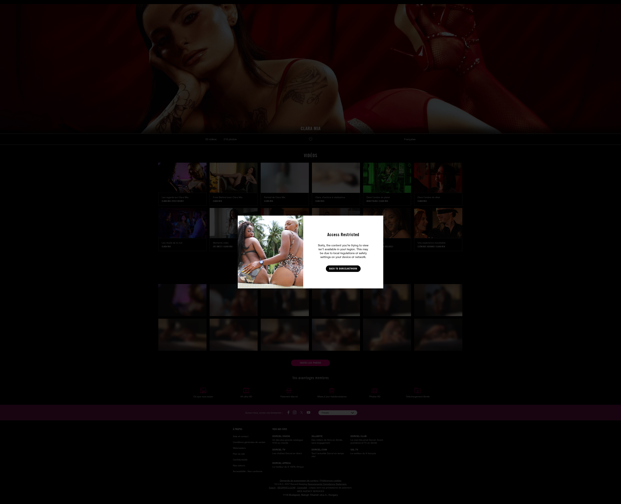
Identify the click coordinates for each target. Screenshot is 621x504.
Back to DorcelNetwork (343, 268)
